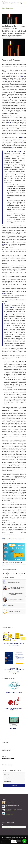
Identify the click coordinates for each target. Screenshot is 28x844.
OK (14, 841)
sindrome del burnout (15, 564)
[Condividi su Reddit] (22, 574)
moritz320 (13, 57)
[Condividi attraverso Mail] (24, 574)
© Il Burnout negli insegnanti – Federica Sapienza (13, 538)
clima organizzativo (16, 562)
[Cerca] (20, 3)
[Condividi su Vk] (19, 574)
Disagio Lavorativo (6, 28)
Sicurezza (8, 564)
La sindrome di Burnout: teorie (13, 26)
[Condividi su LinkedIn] (14, 574)
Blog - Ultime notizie (7, 8)
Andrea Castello (14, 28)
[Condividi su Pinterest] (11, 574)
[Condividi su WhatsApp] (9, 574)
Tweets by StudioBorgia (7, 765)
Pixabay (17, 57)
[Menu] (24, 3)
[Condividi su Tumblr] (16, 574)
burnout (10, 562)
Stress (21, 564)
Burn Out (6, 562)
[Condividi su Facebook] (3, 574)
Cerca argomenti (5, 824)
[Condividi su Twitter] (6, 574)
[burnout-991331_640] (12, 19)
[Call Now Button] (24, 841)
